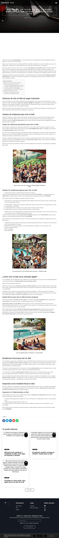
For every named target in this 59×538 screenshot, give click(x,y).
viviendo (31, 102)
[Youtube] (45, 505)
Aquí (41, 352)
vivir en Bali (32, 128)
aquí (29, 186)
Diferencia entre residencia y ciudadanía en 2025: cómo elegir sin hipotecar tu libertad (14, 454)
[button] (56, 2)
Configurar (51, 535)
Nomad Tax (7, 3)
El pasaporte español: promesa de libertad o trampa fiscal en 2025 (43, 453)
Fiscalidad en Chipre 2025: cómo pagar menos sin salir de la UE (14, 481)
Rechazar (43, 535)
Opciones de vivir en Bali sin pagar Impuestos (12, 82)
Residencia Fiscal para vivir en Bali (10, 90)
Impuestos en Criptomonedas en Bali (12, 93)
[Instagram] (45, 510)
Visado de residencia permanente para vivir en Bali (14, 85)
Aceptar (36, 535)
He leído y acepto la (30, 523)
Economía (6, 449)
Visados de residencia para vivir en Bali (11, 84)
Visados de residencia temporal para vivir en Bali (14, 86)
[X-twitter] (45, 507)
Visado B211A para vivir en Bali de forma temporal (14, 89)
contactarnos (9, 408)
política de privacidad (34, 523)
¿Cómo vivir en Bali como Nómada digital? (12, 87)
